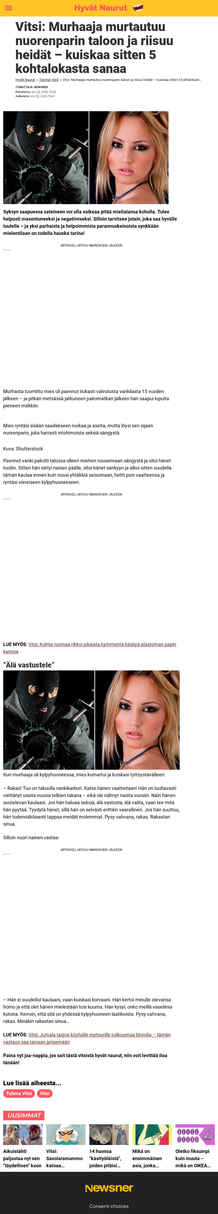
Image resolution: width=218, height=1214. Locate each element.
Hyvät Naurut (25, 80)
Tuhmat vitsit (48, 80)
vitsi (45, 1093)
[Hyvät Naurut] (107, 8)
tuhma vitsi (19, 1093)
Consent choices (109, 1206)
